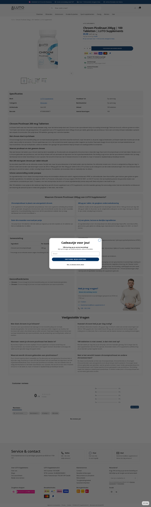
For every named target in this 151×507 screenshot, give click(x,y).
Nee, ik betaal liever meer (75, 264)
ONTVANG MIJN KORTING (75, 259)
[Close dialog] (99, 240)
